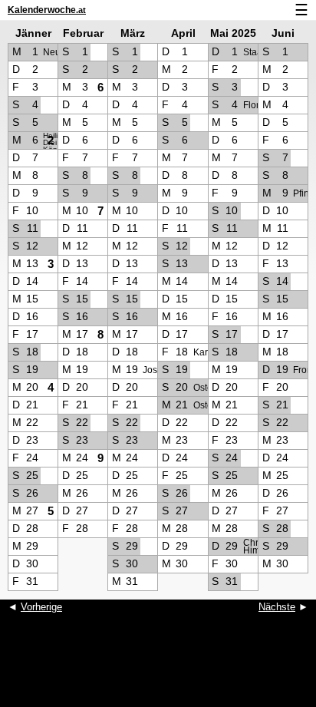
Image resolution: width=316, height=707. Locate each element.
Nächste (276, 607)
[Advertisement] (158, 668)
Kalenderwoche (47, 10)
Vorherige (41, 607)
